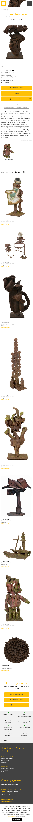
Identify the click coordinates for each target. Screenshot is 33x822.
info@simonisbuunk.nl (17, 694)
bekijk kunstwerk (5, 224)
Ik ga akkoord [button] (17, 819)
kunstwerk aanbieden (8, 801)
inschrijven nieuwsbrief (8, 799)
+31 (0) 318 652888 (17, 88)
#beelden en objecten (22, 107)
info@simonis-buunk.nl (7, 795)
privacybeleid (12, 817)
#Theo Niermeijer (9, 107)
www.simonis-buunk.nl (7, 793)
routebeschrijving (17, 705)
